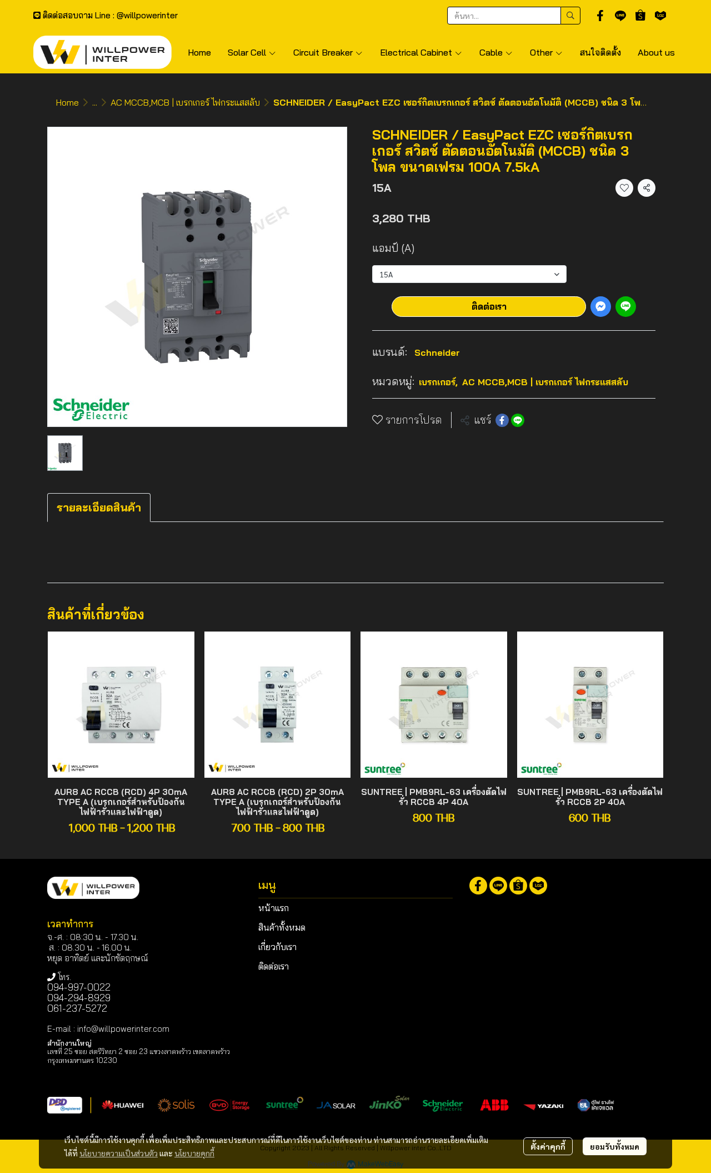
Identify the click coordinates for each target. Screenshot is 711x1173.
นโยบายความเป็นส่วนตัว (118, 1153)
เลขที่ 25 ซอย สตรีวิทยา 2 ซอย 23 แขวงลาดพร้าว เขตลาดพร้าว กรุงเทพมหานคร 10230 (138, 1055)
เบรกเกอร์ (438, 381)
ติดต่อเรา (489, 306)
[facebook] (600, 15)
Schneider (437, 352)
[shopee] (640, 15)
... (94, 102)
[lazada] (660, 15)
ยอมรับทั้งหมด (614, 1146)
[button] (513, 15)
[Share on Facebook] (502, 420)
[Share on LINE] (517, 420)
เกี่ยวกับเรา (277, 946)
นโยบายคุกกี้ (194, 1153)
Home (67, 102)
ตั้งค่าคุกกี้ (547, 1146)
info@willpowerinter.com (123, 1028)
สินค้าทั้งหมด (282, 927)
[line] (620, 15)
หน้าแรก (273, 907)
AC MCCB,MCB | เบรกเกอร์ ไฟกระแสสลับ (185, 102)
